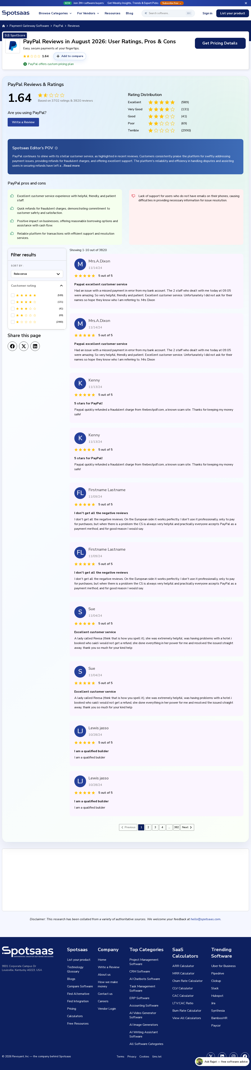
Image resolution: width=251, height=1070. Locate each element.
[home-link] (3, 25)
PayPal (58, 26)
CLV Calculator (182, 988)
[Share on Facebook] (12, 346)
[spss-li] (222, 1056)
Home (102, 960)
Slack (215, 988)
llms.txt (156, 1056)
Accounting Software (143, 1005)
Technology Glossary (75, 969)
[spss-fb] (245, 1056)
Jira (213, 1003)
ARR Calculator (183, 966)
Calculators (75, 1016)
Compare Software (80, 986)
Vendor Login (107, 1009)
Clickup (216, 981)
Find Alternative (78, 994)
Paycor (216, 1025)
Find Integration (78, 1001)
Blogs (71, 979)
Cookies (144, 1056)
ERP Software (139, 998)
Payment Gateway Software (29, 26)
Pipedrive (217, 973)
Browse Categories (53, 13)
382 (176, 827)
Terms (120, 1056)
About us (104, 974)
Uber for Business (223, 966)
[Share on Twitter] (23, 346)
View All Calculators (186, 1018)
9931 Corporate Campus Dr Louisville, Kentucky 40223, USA (22, 968)
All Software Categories (146, 1044)
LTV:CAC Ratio (182, 1003)
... (169, 827)
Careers (103, 1001)
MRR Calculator (183, 973)
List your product (232, 13)
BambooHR (219, 1018)
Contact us (105, 994)
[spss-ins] (233, 1056)
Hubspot (217, 996)
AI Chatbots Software (144, 979)
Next (185, 827)
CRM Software (139, 971)
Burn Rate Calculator (186, 1011)
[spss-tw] (211, 1056)
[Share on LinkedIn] (35, 346)
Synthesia (218, 1011)
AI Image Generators (143, 1025)
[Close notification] (246, 3)
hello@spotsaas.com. (206, 919)
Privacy (131, 1056)
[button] (125, 3)
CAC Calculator (183, 996)
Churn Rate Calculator (187, 981)
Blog (129, 13)
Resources (113, 13)
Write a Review (23, 122)
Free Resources (78, 1023)
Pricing (71, 1009)
